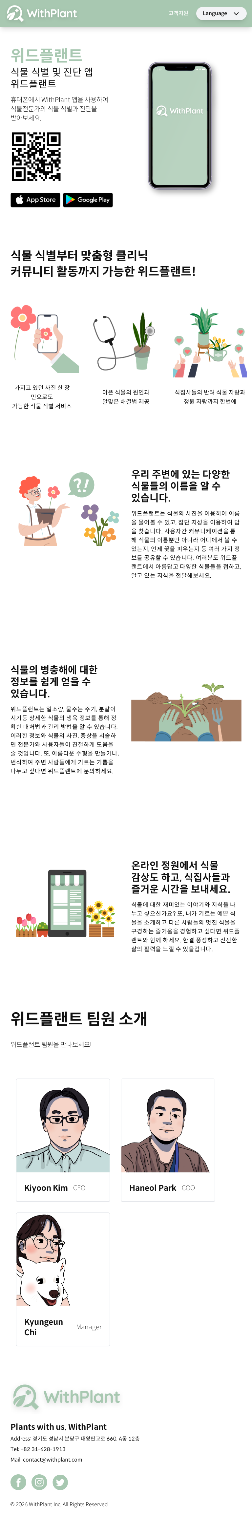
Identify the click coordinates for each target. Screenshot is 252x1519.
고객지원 (178, 13)
